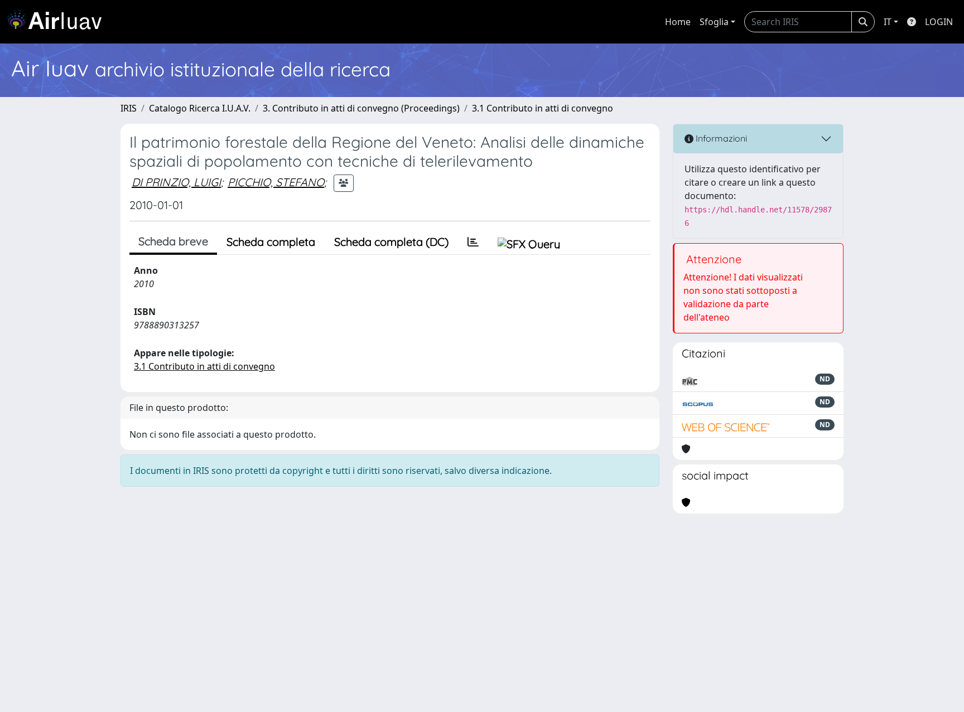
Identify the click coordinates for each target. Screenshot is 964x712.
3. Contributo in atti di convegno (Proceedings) (361, 108)
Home (678, 22)
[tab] (473, 242)
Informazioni (720, 138)
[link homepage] (58, 22)
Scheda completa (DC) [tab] (391, 242)
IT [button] (887, 22)
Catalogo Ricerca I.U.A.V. (199, 108)
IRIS (128, 108)
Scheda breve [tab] (173, 241)
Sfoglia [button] (714, 22)
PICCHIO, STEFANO (276, 182)
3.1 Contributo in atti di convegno (542, 108)
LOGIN (939, 22)
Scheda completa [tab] (270, 242)
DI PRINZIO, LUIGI (176, 182)
